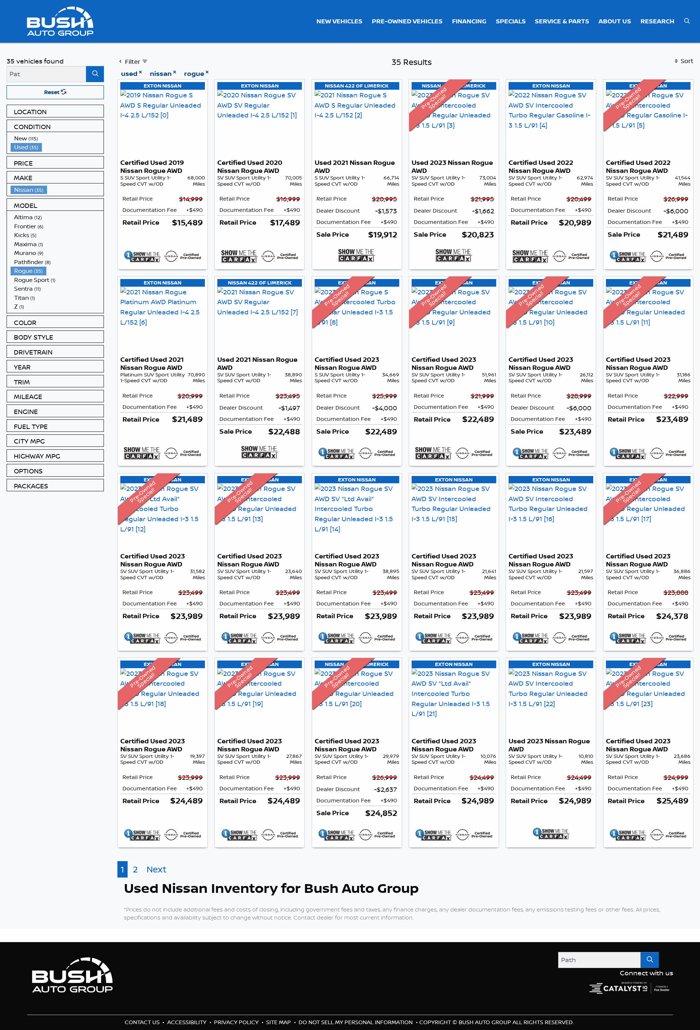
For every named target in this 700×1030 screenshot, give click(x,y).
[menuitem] (57, 138)
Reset (52, 92)
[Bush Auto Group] (60, 20)
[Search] (95, 74)
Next (157, 882)
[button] (340, 21)
